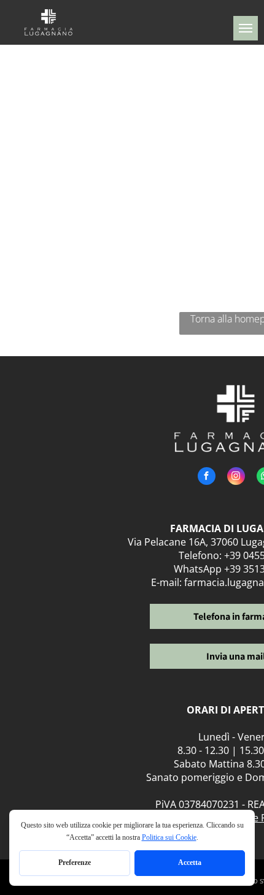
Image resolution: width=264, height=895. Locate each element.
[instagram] (236, 477)
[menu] (245, 28)
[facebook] (206, 477)
